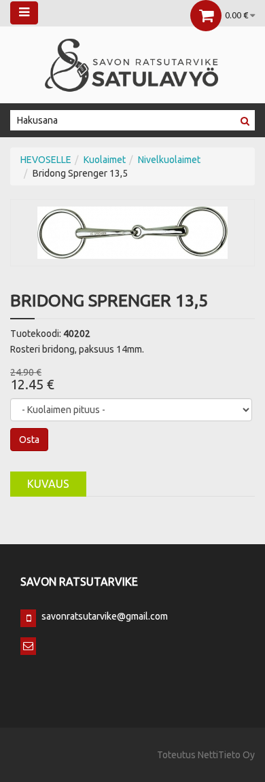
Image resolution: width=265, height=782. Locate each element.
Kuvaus (48, 484)
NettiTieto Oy (226, 754)
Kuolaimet (105, 159)
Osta (29, 439)
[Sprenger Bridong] (132, 231)
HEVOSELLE (45, 159)
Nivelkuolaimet (169, 159)
